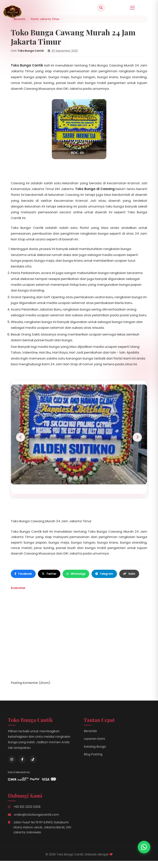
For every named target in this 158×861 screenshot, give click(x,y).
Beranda (90, 731)
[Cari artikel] (101, 8)
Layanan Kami (94, 738)
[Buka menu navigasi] (132, 7)
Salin (131, 574)
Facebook (25, 574)
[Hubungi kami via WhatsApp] (144, 847)
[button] (77, 493)
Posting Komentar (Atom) (30, 683)
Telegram (106, 574)
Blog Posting (93, 754)
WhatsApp (78, 574)
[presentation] (20, 437)
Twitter (51, 574)
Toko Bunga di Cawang (94, 189)
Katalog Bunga (95, 746)
